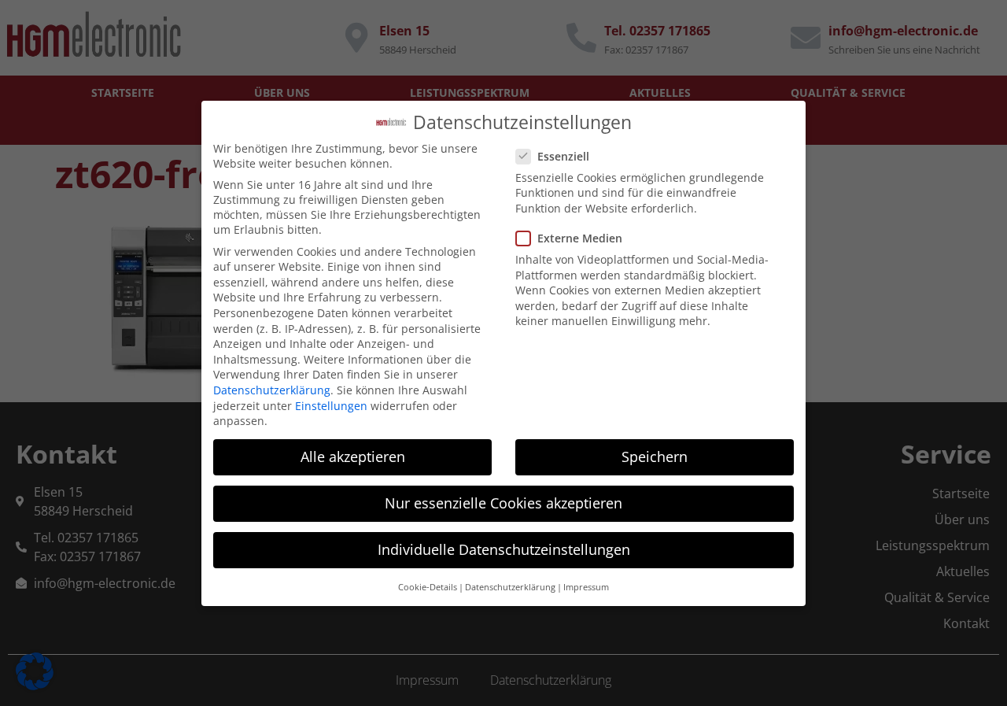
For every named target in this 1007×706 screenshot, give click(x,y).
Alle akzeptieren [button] (353, 456)
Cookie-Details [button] (427, 586)
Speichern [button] (655, 456)
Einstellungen (331, 404)
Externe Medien (579, 237)
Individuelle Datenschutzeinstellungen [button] (504, 549)
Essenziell (563, 155)
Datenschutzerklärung (271, 389)
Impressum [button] (586, 586)
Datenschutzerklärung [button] (510, 586)
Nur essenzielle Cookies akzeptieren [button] (503, 502)
